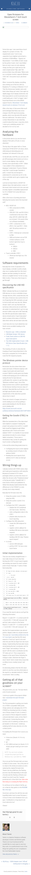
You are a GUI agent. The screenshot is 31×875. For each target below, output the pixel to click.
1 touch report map (8, 598)
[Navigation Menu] (29, 9)
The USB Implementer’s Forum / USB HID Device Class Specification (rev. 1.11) (17, 343)
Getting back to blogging (21, 864)
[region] (15, 583)
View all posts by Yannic (11, 854)
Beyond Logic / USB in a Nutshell (16, 332)
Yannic (17, 23)
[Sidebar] (1, 9)
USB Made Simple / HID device (15, 334)
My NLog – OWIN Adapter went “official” (14, 861)
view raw (25, 598)
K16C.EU (15, 3)
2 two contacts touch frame (10, 607)
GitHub (5, 599)
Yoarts (26, 871)
